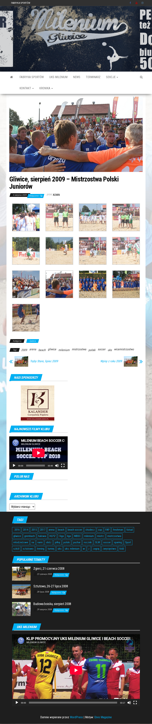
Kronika (45, 88)
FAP (107, 529)
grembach (29, 536)
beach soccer (75, 529)
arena (32, 349)
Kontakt (25, 88)
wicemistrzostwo (124, 349)
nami (40, 542)
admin (56, 194)
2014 (25, 529)
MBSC (77, 536)
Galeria (32, 341)
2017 (42, 529)
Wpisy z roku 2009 (111, 361)
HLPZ (52, 536)
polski (91, 350)
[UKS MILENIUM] (11, 77)
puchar (76, 542)
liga (69, 536)
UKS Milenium (58, 77)
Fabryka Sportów (20, 2)
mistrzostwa (79, 349)
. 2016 (16, 529)
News (76, 77)
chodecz (90, 529)
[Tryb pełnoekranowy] (63, 465)
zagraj (96, 548)
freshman (118, 529)
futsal (129, 529)
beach (42, 350)
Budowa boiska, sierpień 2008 (52, 604)
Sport (128, 542)
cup (100, 529)
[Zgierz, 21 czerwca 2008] (21, 573)
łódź (121, 548)
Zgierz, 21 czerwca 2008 (49, 568)
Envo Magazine (103, 717)
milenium (64, 350)
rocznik (88, 542)
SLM (97, 542)
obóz (49, 542)
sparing (118, 542)
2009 (24, 350)
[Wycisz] (57, 465)
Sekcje (111, 77)
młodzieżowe (20, 542)
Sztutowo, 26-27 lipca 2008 (50, 586)
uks (110, 350)
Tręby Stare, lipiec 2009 (44, 361)
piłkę (57, 542)
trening (40, 548)
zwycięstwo (109, 548)
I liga (61, 536)
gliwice (52, 349)
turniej (51, 548)
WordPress (76, 717)
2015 (34, 529)
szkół (16, 548)
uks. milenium (72, 548)
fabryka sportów (31, 77)
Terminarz (93, 77)
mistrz (100, 536)
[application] (38, 452)
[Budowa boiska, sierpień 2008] (21, 609)
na (33, 542)
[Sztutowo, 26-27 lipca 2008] (21, 591)
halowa (42, 536)
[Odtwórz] (14, 465)
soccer (101, 349)
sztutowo (28, 548)
